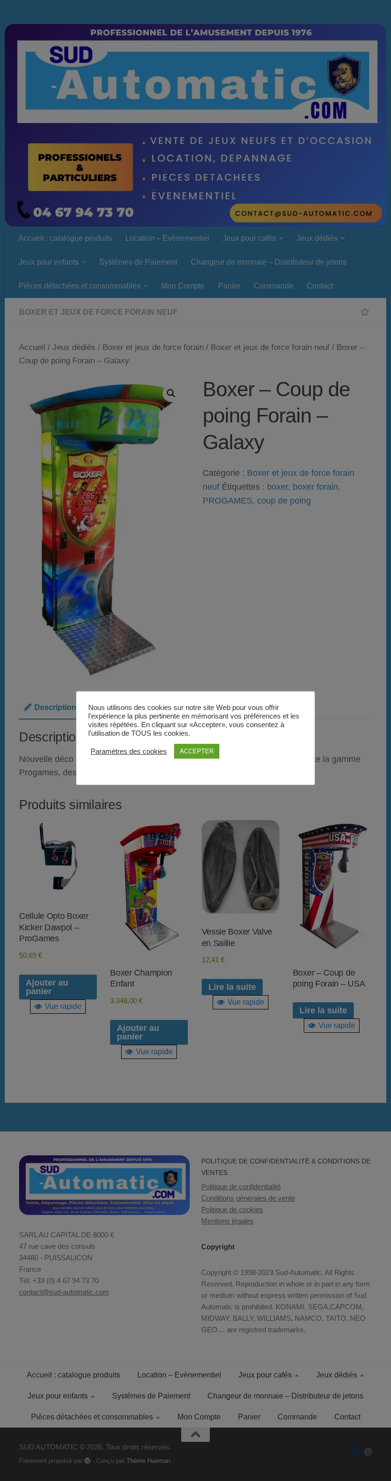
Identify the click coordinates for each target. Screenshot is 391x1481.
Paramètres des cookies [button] (129, 751)
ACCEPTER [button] (197, 751)
